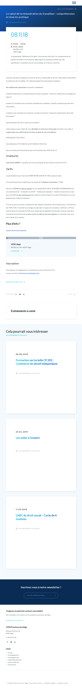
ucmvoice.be (11, 665)
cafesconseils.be (13, 662)
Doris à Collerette (72, 683)
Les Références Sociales (18, 22)
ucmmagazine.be (13, 655)
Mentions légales (50, 683)
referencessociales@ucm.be (29, 273)
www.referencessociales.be (16, 230)
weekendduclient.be (14, 660)
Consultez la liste (14, 620)
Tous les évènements (65, 9)
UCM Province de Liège (15, 3)
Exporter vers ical (14, 282)
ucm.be (10, 653)
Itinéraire (15, 251)
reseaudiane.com (13, 657)
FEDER (41, 675)
